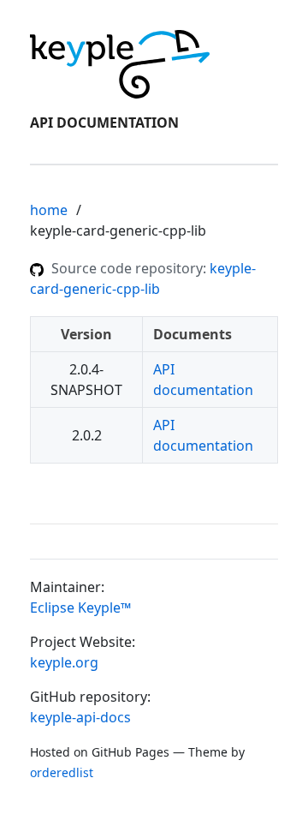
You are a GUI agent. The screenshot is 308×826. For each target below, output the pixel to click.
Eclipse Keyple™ (80, 607)
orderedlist (61, 772)
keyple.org (64, 662)
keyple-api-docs (80, 717)
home (49, 210)
